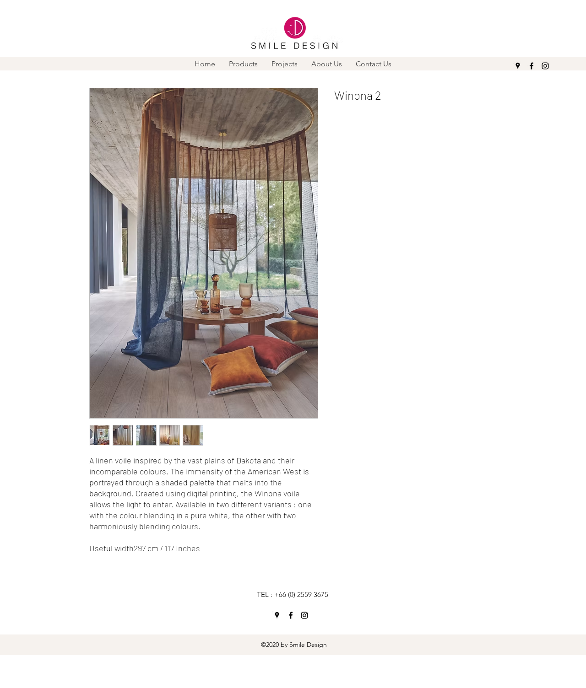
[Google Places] (517, 65)
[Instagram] (545, 65)
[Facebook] (531, 65)
